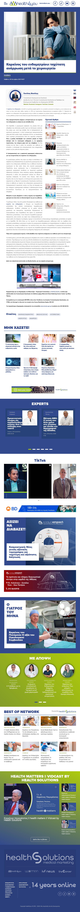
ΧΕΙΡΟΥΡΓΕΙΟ (23, 318)
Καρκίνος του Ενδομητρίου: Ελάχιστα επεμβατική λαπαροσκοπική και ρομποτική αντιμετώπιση (63, 208)
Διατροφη (8, 891)
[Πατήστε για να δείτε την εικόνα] (40, 36)
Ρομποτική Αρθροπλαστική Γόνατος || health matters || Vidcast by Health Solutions (69, 796)
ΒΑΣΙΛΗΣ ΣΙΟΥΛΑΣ (42, 314)
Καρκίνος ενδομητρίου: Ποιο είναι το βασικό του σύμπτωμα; (63, 186)
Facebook (32, 104)
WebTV (7, 897)
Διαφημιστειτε (23, 885)
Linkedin (50, 104)
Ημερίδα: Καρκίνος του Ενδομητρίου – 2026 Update (62, 135)
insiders (7, 75)
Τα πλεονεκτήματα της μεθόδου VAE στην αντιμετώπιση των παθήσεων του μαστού (66, 758)
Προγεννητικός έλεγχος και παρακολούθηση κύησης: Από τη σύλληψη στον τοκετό (14, 423)
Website (26, 104)
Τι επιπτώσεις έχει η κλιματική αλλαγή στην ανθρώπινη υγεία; (13, 346)
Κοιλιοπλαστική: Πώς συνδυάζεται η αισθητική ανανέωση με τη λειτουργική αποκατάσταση (67, 734)
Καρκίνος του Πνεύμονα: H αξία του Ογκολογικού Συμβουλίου (21, 636)
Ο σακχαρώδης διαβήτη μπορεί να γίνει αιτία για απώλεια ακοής (67, 347)
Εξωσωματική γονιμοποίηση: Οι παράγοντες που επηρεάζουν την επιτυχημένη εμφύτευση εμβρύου (48, 760)
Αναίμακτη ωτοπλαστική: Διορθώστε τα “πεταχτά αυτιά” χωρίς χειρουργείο (31, 688)
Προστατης (8, 893)
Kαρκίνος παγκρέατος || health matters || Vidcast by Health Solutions (31, 819)
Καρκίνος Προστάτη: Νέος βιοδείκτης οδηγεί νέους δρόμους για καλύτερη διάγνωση (49, 371)
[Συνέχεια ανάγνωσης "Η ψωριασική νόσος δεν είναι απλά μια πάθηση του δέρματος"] (31, 342)
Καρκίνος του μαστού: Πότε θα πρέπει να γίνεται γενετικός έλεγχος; (48, 347)
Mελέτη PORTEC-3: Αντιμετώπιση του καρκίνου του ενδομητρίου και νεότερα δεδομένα (63, 162)
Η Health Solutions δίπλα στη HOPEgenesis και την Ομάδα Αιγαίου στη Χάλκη (12, 732)
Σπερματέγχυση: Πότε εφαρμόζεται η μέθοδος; (13, 370)
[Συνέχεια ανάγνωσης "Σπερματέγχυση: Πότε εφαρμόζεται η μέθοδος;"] (13, 365)
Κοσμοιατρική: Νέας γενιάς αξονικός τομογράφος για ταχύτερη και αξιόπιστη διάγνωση (22, 552)
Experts (7, 895)
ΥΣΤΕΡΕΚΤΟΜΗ (55, 314)
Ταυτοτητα (22, 887)
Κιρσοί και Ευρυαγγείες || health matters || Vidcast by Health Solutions (69, 832)
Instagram (39, 104)
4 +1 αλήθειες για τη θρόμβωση (13, 687)
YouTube (45, 104)
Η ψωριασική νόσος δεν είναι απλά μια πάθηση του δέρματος (31, 346)
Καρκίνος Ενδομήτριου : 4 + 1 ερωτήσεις (63, 125)
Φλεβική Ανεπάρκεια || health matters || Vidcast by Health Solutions (69, 814)
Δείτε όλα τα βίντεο (40, 839)
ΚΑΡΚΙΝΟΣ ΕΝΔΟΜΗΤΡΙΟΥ (26, 314)
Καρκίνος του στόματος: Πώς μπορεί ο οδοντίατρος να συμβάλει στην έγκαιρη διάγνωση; (67, 689)
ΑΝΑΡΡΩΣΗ (33, 318)
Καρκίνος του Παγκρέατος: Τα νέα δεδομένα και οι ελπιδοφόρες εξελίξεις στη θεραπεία (30, 733)
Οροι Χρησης (23, 883)
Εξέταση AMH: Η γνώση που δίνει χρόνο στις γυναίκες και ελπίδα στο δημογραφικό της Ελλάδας (50, 424)
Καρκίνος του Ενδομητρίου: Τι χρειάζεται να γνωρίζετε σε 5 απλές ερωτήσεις (30, 757)
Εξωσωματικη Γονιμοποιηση (10, 886)
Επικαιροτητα (9, 883)
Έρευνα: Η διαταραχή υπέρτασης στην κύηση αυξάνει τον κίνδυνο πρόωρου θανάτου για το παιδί (31, 372)
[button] (30, 449)
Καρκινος (8, 889)
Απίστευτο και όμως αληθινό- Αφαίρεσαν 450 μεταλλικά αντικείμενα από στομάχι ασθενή (63, 196)
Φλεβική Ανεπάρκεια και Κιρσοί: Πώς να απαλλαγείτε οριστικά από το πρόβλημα (12, 758)
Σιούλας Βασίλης (31, 93)
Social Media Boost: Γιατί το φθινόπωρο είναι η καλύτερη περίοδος (49, 732)
